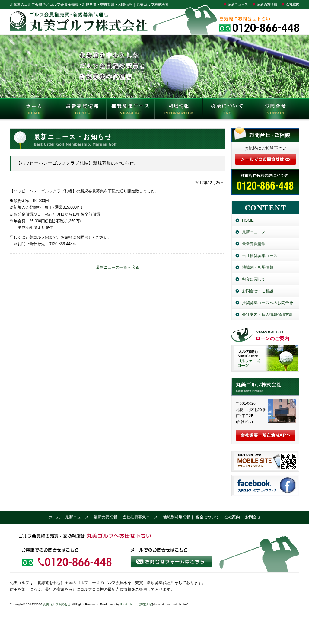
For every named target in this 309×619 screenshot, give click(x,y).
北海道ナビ (144, 604)
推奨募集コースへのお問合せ (267, 302)
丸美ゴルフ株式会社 (56, 604)
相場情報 (178, 110)
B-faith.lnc (127, 604)
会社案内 (292, 4)
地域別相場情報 (176, 517)
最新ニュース (238, 4)
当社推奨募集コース (259, 255)
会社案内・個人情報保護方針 (267, 314)
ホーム (54, 517)
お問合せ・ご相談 (257, 291)
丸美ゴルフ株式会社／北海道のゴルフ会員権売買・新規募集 (265, 387)
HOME (34, 110)
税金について (227, 110)
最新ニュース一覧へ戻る (117, 267)
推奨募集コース (130, 110)
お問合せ (275, 110)
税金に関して (254, 279)
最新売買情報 (267, 4)
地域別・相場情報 (257, 267)
